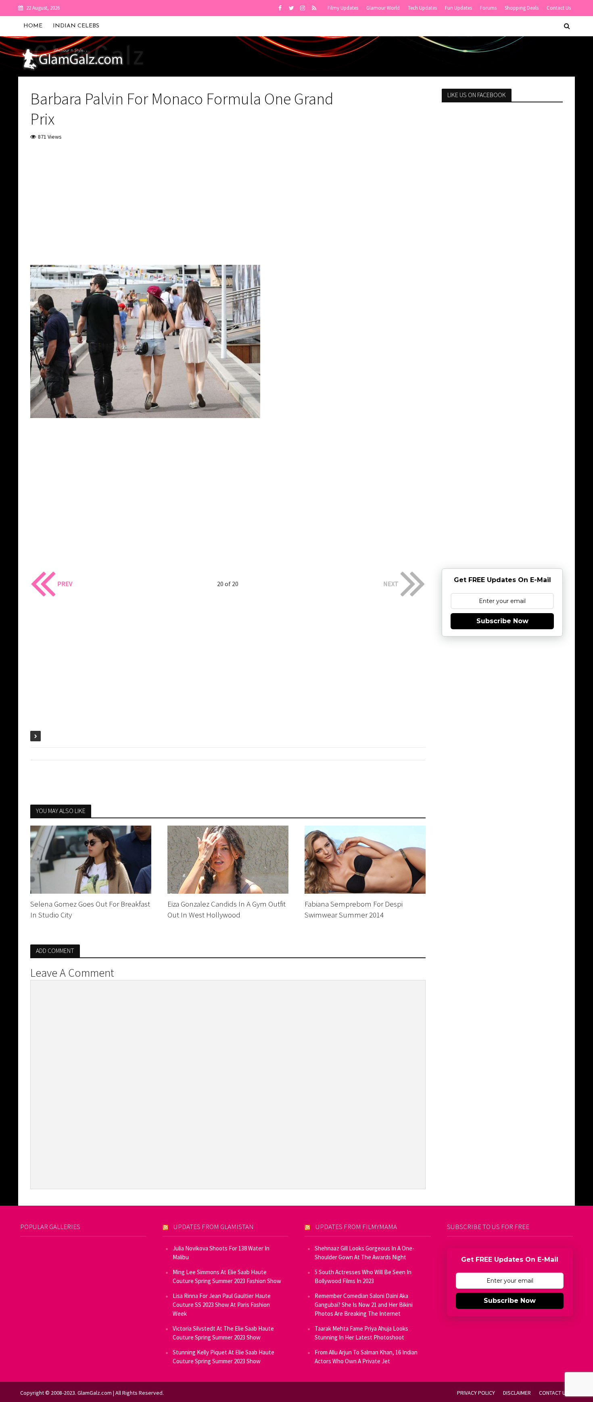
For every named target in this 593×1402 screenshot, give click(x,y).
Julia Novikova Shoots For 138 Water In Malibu (221, 1252)
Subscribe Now (502, 621)
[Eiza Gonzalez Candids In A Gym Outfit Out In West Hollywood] (227, 859)
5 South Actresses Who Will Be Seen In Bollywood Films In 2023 (363, 1276)
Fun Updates (458, 7)
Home (32, 26)
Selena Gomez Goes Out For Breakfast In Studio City (90, 909)
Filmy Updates (343, 7)
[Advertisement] (228, 208)
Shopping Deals (522, 7)
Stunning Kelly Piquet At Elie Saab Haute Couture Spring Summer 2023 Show (223, 1356)
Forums (488, 7)
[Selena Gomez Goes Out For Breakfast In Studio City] (90, 859)
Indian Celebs (76, 26)
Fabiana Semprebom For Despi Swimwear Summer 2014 (354, 909)
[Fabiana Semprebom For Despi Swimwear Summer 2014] (365, 859)
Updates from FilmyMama (356, 1226)
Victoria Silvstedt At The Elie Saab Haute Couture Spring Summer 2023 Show (223, 1333)
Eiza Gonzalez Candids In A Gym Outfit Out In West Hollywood (226, 909)
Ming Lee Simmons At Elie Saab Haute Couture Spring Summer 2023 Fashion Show (227, 1276)
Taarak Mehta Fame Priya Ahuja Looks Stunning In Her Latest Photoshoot (361, 1333)
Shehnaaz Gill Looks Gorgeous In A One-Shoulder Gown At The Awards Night (364, 1252)
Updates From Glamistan (213, 1226)
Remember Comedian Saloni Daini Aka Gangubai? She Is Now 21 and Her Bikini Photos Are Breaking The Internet (364, 1304)
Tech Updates (422, 7)
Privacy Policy (476, 1392)
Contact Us (559, 7)
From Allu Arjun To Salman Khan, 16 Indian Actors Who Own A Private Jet (366, 1356)
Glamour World (383, 7)
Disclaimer (517, 1392)
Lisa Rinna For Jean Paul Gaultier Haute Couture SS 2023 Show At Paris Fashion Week (222, 1304)
